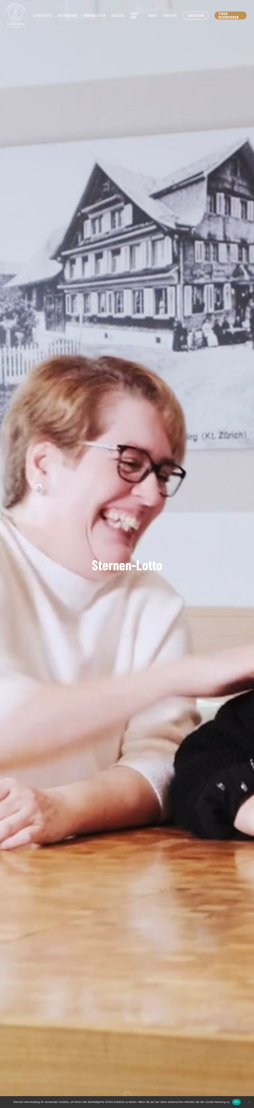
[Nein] (249, 1102)
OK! (236, 1101)
